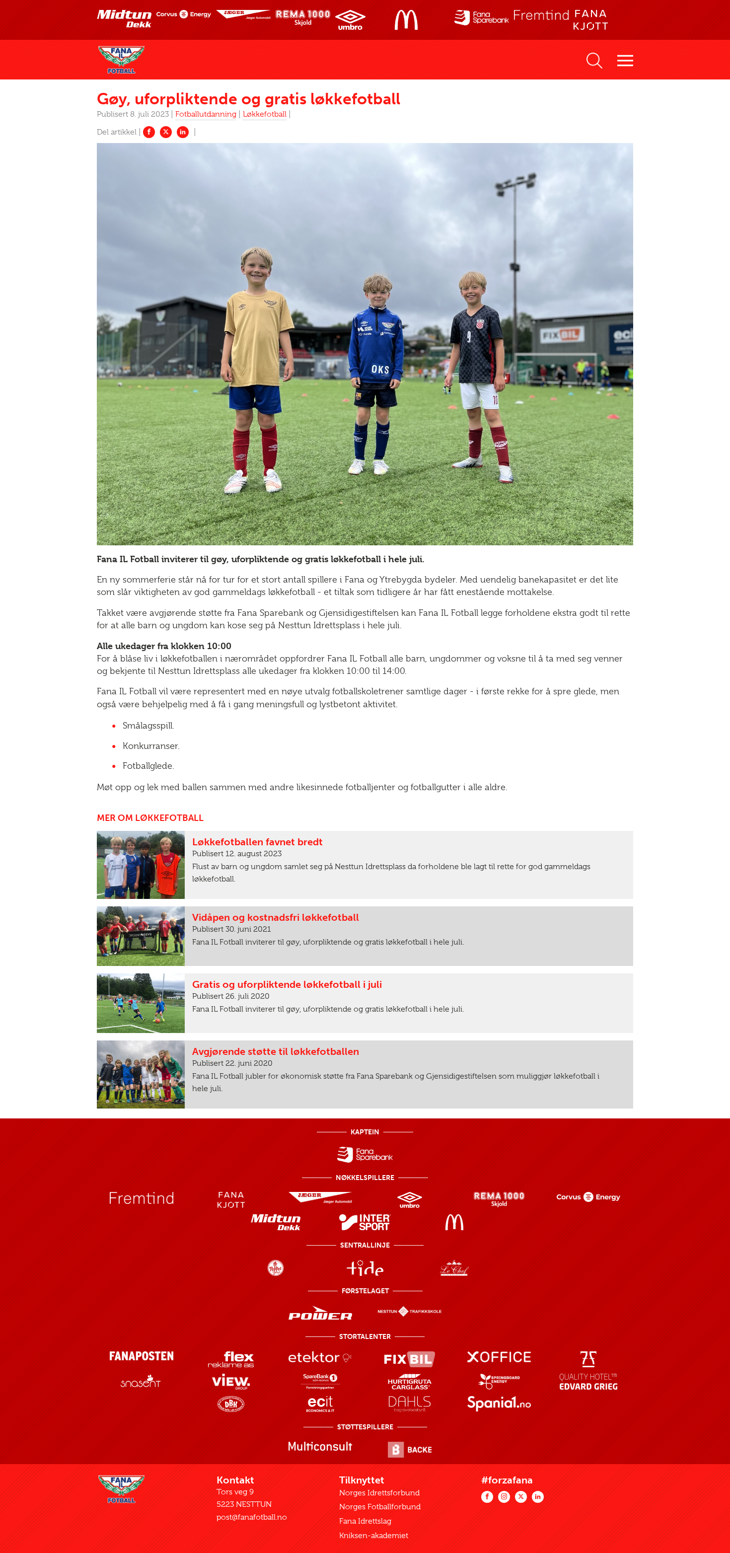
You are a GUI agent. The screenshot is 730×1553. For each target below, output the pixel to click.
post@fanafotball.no (252, 1517)
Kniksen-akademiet (373, 1535)
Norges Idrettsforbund (379, 1492)
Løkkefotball (265, 114)
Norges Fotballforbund (380, 1506)
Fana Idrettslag (365, 1521)
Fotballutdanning (205, 114)
